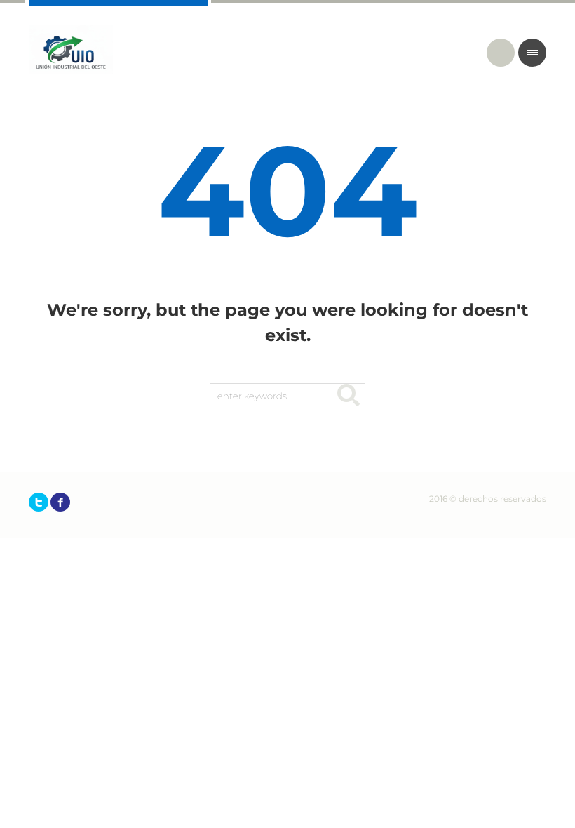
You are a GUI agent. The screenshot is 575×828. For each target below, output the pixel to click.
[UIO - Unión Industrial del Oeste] (71, 49)
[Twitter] (38, 502)
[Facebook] (60, 502)
